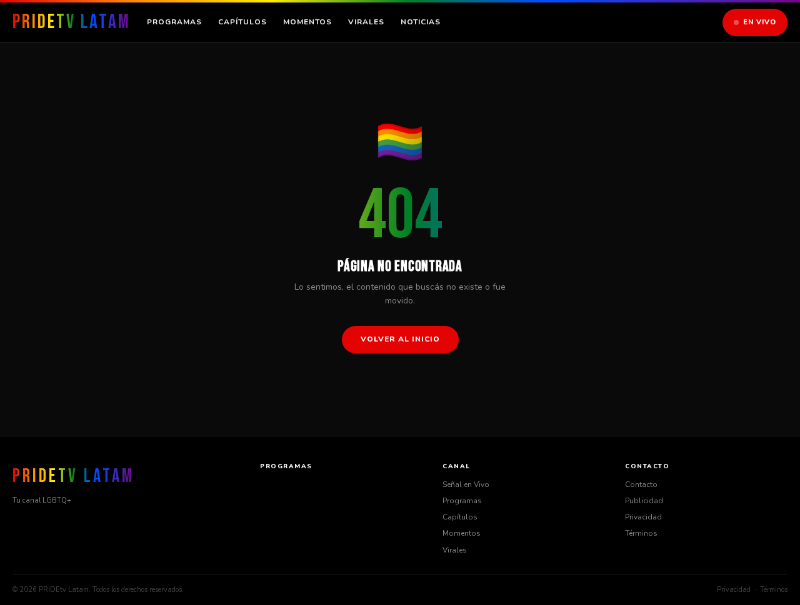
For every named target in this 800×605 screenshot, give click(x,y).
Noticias (421, 22)
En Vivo (759, 22)
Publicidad (644, 501)
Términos (641, 533)
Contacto (641, 484)
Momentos (307, 22)
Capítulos (242, 22)
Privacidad (643, 517)
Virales (366, 22)
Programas (174, 22)
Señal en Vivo (465, 484)
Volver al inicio (400, 339)
